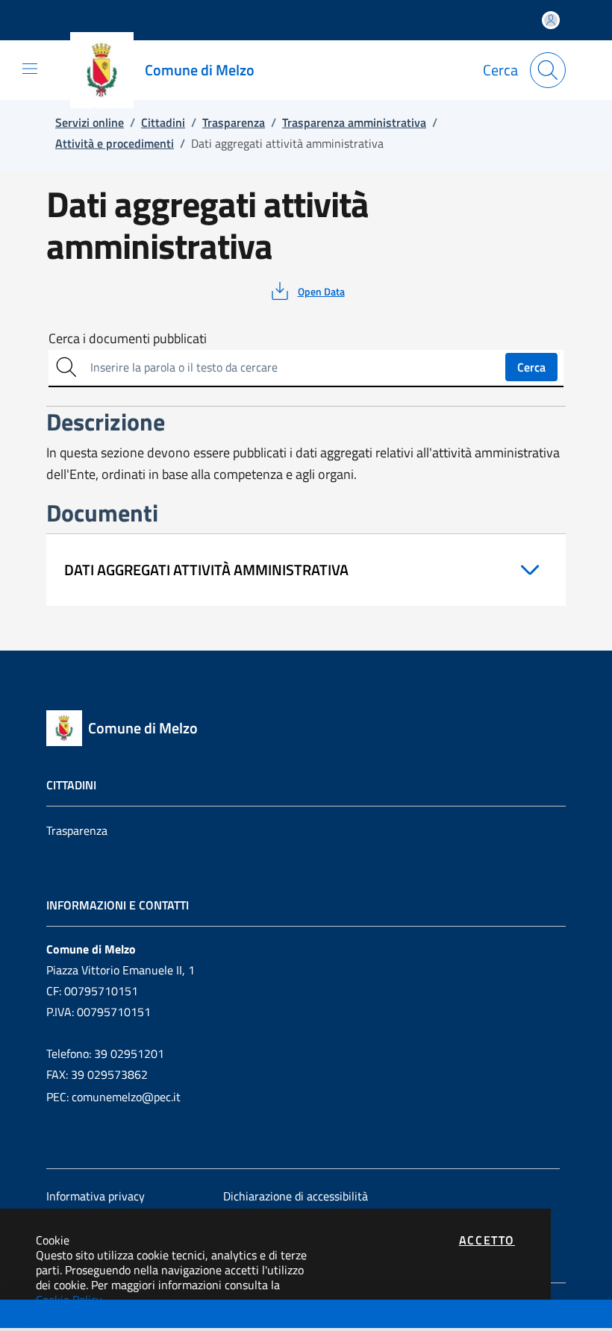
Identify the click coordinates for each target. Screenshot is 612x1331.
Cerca (531, 367)
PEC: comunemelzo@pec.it (113, 1097)
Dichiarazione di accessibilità (295, 1196)
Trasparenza (76, 830)
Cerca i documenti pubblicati (128, 338)
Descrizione (39, 1315)
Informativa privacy (95, 1196)
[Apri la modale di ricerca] (548, 70)
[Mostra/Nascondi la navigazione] (30, 69)
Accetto (487, 1240)
